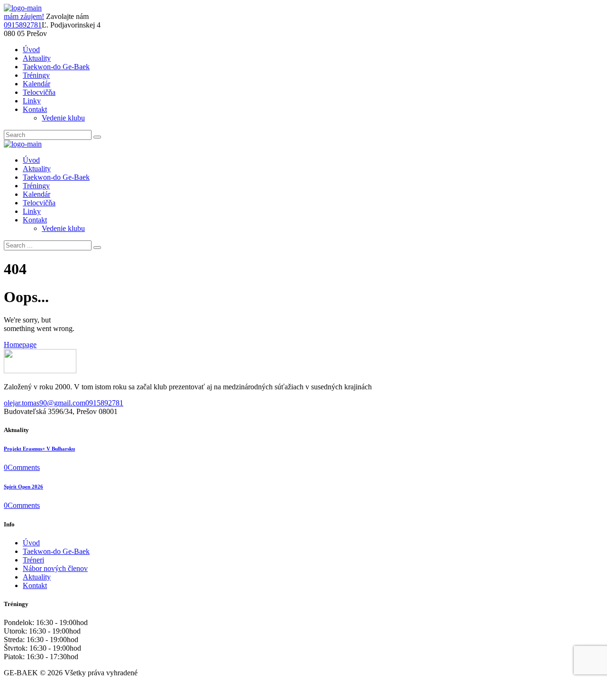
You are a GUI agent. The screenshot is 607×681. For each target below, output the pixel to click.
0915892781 (23, 25)
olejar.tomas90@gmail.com (44, 403)
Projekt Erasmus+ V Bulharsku (39, 448)
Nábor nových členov (55, 568)
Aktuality (37, 577)
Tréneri (33, 560)
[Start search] (97, 247)
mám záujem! (24, 16)
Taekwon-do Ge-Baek (56, 551)
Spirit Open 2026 (23, 486)
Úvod (31, 543)
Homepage (20, 344)
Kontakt (35, 585)
